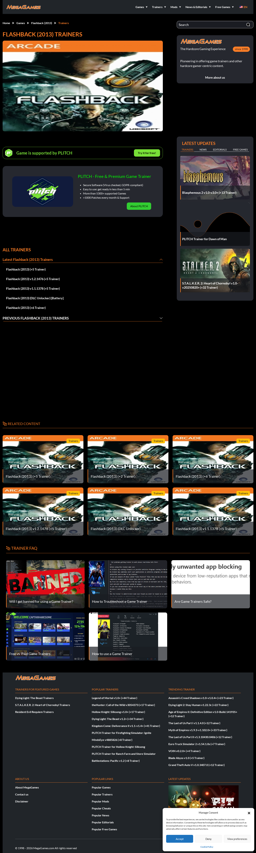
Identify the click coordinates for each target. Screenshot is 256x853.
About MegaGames (27, 787)
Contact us (21, 794)
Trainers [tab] (187, 149)
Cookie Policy (206, 847)
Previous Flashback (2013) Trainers (36, 318)
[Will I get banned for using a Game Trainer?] (45, 583)
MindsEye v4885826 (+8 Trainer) (112, 739)
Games (20, 23)
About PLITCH (139, 206)
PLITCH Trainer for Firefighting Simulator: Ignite (121, 732)
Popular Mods (100, 801)
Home (6, 23)
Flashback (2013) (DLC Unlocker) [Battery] (35, 298)
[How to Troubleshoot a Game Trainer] (128, 583)
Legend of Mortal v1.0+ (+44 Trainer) (114, 698)
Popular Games (101, 787)
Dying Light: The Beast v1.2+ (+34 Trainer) (117, 718)
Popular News (100, 815)
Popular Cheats (101, 808)
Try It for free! (147, 153)
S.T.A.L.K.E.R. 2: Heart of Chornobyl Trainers (42, 705)
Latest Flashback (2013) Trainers (28, 259)
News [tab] (203, 149)
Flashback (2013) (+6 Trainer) (26, 308)
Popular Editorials (103, 822)
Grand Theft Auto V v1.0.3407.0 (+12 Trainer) (196, 764)
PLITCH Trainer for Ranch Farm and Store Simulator (124, 753)
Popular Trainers (102, 794)
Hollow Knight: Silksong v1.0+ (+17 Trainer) (118, 711)
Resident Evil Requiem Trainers (34, 711)
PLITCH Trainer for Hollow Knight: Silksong (118, 746)
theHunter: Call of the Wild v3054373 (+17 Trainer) (123, 705)
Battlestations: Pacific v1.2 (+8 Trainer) (116, 760)
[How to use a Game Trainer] (128, 636)
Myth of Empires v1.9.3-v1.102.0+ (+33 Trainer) (197, 730)
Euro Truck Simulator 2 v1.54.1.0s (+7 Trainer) (196, 744)
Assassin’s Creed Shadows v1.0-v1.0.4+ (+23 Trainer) (201, 698)
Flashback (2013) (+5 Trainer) (26, 269)
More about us (215, 77)
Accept (180, 838)
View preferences (237, 838)
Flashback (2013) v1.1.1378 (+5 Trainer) (33, 288)
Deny (208, 838)
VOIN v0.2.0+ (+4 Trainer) (184, 751)
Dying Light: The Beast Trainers (34, 698)
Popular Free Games (104, 829)
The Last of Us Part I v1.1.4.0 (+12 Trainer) (194, 723)
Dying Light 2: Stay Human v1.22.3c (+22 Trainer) (198, 705)
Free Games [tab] (240, 149)
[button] (249, 812)
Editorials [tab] (220, 149)
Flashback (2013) (41, 23)
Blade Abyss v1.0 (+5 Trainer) (186, 758)
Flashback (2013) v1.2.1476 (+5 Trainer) (33, 279)
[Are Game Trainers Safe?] (210, 583)
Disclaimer (21, 801)
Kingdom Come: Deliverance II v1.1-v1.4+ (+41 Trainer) (126, 725)
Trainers (63, 23)
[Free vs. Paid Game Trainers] (45, 636)
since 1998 (241, 49)
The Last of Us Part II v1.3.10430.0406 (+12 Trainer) (200, 737)
